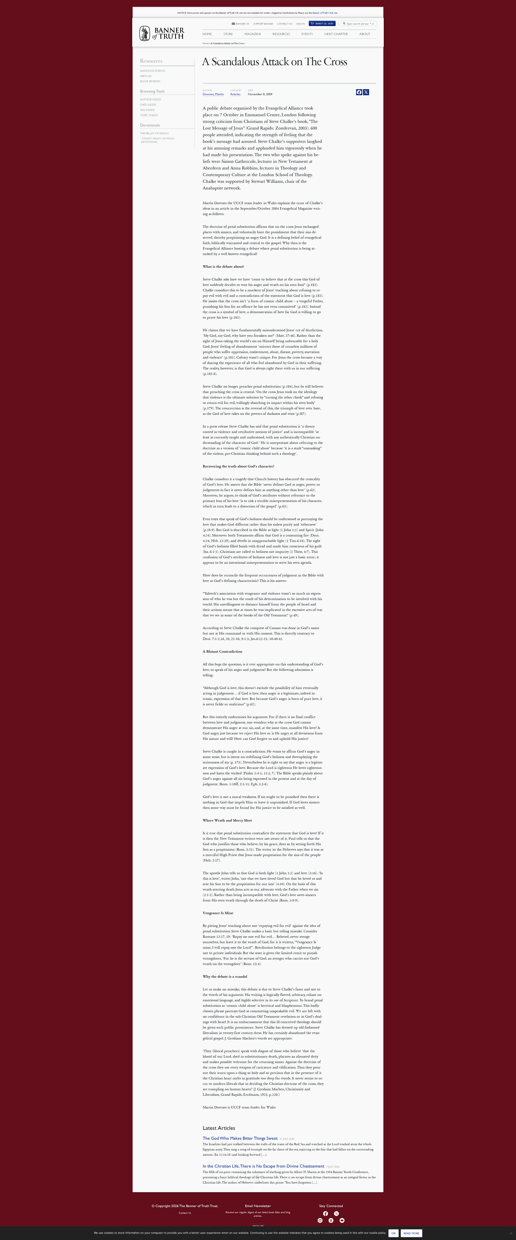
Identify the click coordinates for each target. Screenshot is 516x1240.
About (364, 34)
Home (206, 43)
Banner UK (242, 23)
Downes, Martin (213, 94)
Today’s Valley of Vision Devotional (157, 140)
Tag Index (147, 109)
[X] (366, 92)
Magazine (252, 34)
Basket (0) (324, 23)
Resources (281, 34)
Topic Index (149, 115)
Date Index (148, 104)
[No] (511, 1233)
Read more (411, 1233)
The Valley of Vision (154, 133)
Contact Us (284, 23)
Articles (235, 94)
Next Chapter (336, 34)
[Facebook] (359, 92)
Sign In (300, 23)
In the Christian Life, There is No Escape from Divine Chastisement (263, 1166)
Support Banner (263, 23)
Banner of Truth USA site (325, 12)
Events (307, 34)
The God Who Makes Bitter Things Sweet (240, 1138)
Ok (393, 1233)
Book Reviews (150, 81)
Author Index (150, 99)
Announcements (152, 70)
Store (228, 34)
